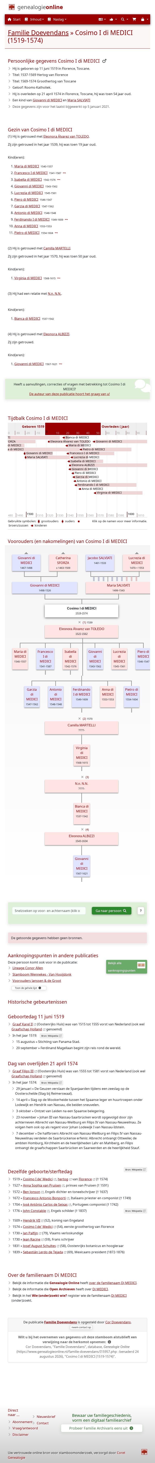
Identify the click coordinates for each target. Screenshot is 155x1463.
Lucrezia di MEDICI (28, 193)
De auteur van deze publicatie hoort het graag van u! (69, 394)
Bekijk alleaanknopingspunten (121, 966)
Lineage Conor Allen (28, 968)
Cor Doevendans (118, 1322)
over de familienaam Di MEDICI (112, 1283)
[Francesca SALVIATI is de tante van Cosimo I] (136, 579)
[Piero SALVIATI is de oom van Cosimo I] (122, 579)
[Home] (144, 1452)
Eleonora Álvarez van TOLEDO (66, 136)
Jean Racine (31, 1239)
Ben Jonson (31, 1192)
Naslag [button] (58, 19)
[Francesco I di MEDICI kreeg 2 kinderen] (65, 173)
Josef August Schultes (39, 1246)
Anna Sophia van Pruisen (42, 1185)
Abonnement (22, 1422)
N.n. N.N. (54, 293)
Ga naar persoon (109, 911)
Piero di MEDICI (26, 199)
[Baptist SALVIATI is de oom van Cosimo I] (103, 579)
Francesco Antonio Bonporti (44, 1198)
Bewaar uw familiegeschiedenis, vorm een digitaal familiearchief (102, 1418)
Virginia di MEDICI (28, 278)
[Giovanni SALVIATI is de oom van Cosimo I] (94, 579)
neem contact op (81, 1327)
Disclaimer (21, 1434)
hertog (63, 1179)
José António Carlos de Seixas (45, 1204)
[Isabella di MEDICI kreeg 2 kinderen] (59, 179)
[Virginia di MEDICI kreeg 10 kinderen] (59, 278)
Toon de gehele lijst (26, 988)
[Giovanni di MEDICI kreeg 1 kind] (61, 364)
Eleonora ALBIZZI (56, 334)
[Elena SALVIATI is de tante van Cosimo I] (127, 579)
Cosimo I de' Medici (38, 1179)
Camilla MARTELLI (56, 248)
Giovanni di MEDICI (47, 100)
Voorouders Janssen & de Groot (37, 980)
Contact (43, 1423)
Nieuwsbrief (46, 1416)
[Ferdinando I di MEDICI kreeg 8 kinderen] (67, 219)
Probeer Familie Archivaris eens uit (99, 1428)
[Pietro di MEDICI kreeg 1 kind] (57, 233)
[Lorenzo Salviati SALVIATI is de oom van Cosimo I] (98, 579)
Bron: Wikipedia (49, 1035)
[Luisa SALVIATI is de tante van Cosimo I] (131, 579)
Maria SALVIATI (78, 100)
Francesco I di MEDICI (30, 173)
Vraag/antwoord (25, 1428)
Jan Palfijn (30, 1233)
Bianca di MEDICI (27, 318)
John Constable (34, 1211)
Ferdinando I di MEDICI (31, 219)
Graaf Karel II (23, 1024)
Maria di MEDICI (26, 166)
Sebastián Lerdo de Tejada (43, 1252)
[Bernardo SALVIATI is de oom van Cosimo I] (112, 579)
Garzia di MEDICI (27, 206)
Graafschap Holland (27, 1029)
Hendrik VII (31, 1220)
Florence (85, 1179)
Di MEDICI (100, 1289)
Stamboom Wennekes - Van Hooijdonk (42, 974)
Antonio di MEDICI (28, 213)
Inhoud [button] (35, 19)
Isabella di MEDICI (28, 179)
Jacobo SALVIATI (100, 558)
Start (16, 19)
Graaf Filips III (23, 1071)
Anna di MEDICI (26, 226)
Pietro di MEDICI (26, 233)
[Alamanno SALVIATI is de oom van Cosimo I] (117, 579)
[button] (101, 19)
